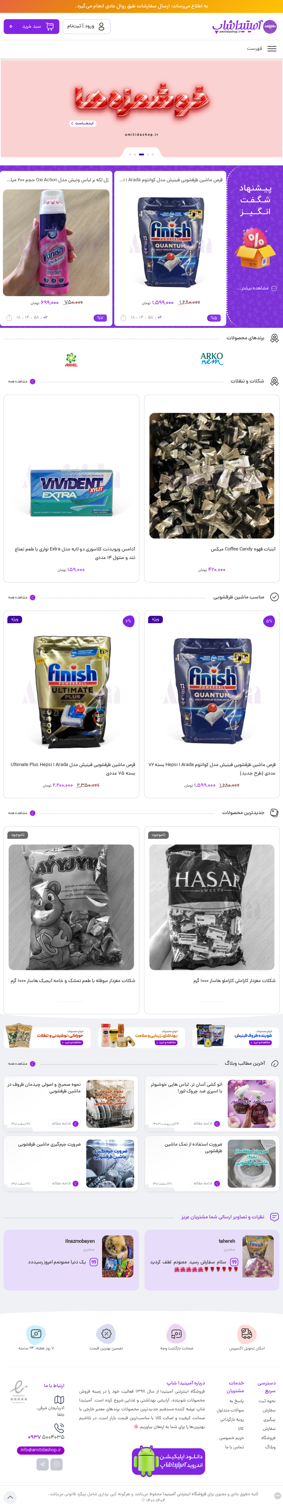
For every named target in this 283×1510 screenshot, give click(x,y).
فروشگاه (268, 1438)
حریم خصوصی (231, 1438)
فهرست (255, 49)
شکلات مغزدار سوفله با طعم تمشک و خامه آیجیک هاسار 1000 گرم (73, 981)
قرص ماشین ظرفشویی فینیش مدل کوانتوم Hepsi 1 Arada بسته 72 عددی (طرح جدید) (209, 180)
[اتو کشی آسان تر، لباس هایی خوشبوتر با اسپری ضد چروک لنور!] (252, 1104)
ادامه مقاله (203, 1123)
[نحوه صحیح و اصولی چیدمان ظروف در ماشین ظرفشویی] (110, 1104)
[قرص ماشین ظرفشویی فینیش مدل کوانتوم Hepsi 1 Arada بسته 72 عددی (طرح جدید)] (210, 242)
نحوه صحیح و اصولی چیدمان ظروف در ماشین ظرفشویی (44, 1088)
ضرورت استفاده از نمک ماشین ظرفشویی (193, 1148)
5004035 (49, 1438)
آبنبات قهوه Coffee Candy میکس (243, 549)
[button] (153, 154)
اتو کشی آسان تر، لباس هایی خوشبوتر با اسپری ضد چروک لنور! (186, 1088)
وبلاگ (270, 1447)
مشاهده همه (17, 382)
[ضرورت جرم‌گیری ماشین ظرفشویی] (110, 1164)
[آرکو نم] (212, 359)
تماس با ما (234, 1447)
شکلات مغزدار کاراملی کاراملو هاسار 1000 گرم (234, 981)
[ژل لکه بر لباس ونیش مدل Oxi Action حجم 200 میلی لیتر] (95, 242)
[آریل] (71, 359)
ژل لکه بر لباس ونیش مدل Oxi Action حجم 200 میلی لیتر (94, 180)
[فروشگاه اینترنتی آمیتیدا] (244, 27)
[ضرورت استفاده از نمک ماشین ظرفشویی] (252, 1164)
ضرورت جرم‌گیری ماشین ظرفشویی (49, 1144)
